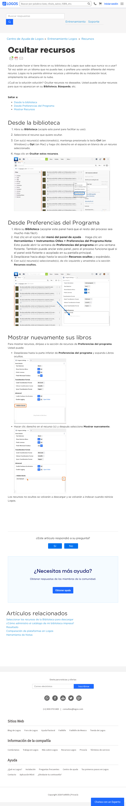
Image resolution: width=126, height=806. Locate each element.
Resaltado (12, 627)
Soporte (93, 21)
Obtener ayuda (63, 590)
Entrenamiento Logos (62, 38)
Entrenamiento (75, 21)
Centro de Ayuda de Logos (25, 38)
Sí (55, 546)
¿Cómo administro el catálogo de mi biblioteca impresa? (40, 623)
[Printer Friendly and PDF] (16, 58)
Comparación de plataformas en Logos (29, 631)
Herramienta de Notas (19, 634)
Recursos (87, 38)
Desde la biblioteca (25, 102)
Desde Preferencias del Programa (34, 105)
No (71, 546)
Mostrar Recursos (25, 109)
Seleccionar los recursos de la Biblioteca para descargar (39, 619)
